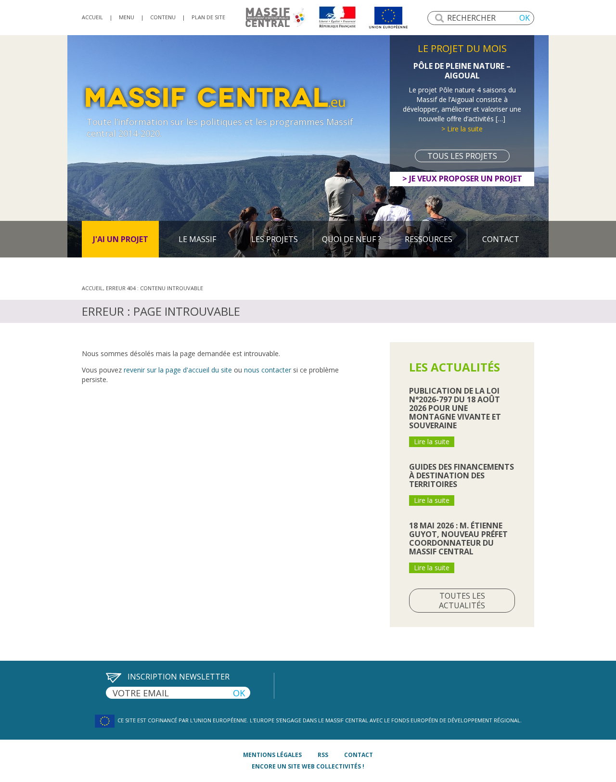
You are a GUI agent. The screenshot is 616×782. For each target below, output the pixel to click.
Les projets (274, 239)
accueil (92, 17)
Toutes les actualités (462, 600)
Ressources (428, 239)
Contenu (163, 17)
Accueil (92, 288)
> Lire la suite (462, 128)
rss (323, 755)
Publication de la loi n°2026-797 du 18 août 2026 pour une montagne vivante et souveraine (455, 408)
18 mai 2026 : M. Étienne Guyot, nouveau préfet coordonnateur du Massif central (458, 538)
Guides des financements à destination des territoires (461, 475)
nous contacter (267, 369)
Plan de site (208, 17)
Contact (500, 239)
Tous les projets (462, 156)
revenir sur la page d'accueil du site (178, 369)
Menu (126, 17)
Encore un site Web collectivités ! (308, 766)
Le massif (197, 239)
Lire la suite (431, 441)
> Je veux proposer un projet (462, 178)
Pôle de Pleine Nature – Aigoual (462, 71)
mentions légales (272, 755)
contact (358, 755)
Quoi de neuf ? (351, 239)
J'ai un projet (120, 239)
